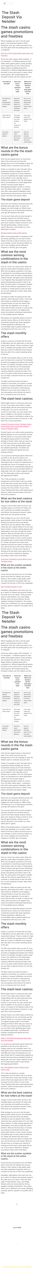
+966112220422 (17, 1239)
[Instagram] (22, 1212)
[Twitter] (17, 1212)
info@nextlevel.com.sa (17, 1259)
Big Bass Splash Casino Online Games (14, 233)
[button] (28, 5)
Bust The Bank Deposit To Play (11, 587)
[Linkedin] (11, 1212)
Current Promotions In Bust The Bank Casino (16, 424)
